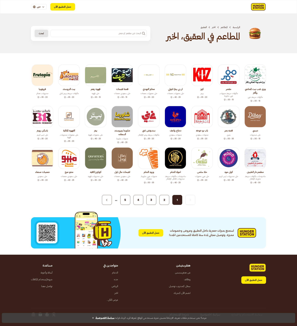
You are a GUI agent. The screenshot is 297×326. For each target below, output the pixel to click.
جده (116, 279)
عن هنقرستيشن (182, 272)
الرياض (115, 286)
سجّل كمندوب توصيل (179, 286)
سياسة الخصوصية (104, 318)
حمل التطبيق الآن (62, 7)
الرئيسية (236, 27)
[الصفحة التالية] (107, 200)
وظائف (187, 279)
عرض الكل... (112, 300)
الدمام (115, 272)
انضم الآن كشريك (182, 293)
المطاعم (224, 27)
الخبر (214, 27)
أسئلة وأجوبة (46, 272)
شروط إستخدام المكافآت (41, 279)
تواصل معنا (46, 286)
